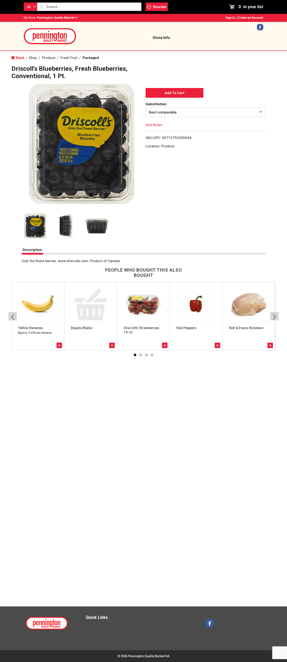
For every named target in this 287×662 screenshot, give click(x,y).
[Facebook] (260, 29)
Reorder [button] (160, 7)
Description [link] (32, 250)
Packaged (91, 58)
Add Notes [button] (154, 125)
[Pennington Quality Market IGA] (50, 36)
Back (19, 58)
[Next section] (274, 316)
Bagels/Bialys (81, 328)
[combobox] (30, 7)
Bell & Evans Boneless (246, 328)
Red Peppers (186, 328)
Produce (48, 58)
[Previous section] (12, 316)
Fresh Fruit (69, 58)
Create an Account (250, 17)
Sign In (230, 17)
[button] (57, 17)
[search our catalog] (41, 7)
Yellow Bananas (30, 328)
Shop (33, 58)
